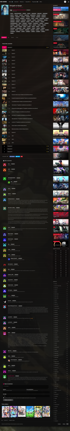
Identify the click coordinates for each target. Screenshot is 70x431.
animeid (32, 18)
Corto (55, 414)
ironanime (15, 26)
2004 (60, 263)
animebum (12, 16)
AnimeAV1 (56, 310)
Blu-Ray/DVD (24, 23)
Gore (11, 26)
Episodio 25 (13, 132)
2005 (55, 263)
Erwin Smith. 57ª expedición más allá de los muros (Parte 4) (21, 115)
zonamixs (43, 31)
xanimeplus (18, 31)
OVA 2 (13, 139)
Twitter (64, 7)
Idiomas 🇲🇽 (16, 1)
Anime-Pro (21, 15)
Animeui (28, 21)
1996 (55, 268)
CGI (55, 400)
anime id (29, 13)
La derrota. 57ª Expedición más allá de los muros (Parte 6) (21, 122)
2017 (55, 256)
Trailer (17, 37)
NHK (18, 7)
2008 (55, 261)
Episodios (4, 37)
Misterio (42, 26)
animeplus (56, 365)
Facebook (56, 7)
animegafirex (22, 18)
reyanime (43, 28)
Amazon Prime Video (18, 13)
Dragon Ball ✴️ (28, 1)
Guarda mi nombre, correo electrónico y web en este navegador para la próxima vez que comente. (20, 397)
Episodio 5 (13, 63)
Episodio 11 (13, 84)
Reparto (12, 37)
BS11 (10, 7)
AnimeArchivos (33, 15)
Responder (13, 169)
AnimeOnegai (57, 361)
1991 (66, 270)
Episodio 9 (13, 77)
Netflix (24, 28)
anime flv (24, 13)
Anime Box (56, 287)
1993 (55, 270)
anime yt (16, 15)
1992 (60, 270)
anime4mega (27, 15)
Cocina (56, 408)
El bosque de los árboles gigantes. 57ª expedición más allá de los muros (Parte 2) (25, 108)
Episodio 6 (13, 67)
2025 (60, 250)
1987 (55, 274)
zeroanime (38, 31)
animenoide (56, 357)
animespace (12, 21)
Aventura (42, 21)
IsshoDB (20, 26)
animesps (17, 21)
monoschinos (13, 28)
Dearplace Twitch (11, 375)
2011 (55, 259)
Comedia (56, 410)
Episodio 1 (13, 50)
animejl (37, 18)
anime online (45, 13)
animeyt (32, 21)
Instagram (64, 9)
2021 (66, 252)
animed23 (56, 318)
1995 (60, 268)
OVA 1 (13, 135)
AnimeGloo (28, 18)
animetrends (23, 21)
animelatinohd (42, 18)
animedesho (17, 16)
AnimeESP (28, 16)
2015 (66, 256)
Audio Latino (37, 21)
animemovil (56, 353)
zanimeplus (28, 31)
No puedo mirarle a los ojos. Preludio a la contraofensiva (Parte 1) (22, 94)
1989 (60, 272)
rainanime (38, 28)
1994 (66, 268)
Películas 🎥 (22, 1)
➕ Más (40, 1)
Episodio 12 (13, 87)
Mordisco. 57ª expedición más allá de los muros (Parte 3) (21, 111)
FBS (12, 7)
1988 (66, 272)
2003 (66, 263)
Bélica (20, 23)
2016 (60, 256)
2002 (55, 265)
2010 (60, 259)
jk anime (29, 26)
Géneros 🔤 (11, 1)
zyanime (12, 33)
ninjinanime (28, 28)
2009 (66, 259)
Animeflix (12, 18)
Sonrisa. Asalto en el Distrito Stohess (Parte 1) (19, 125)
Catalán (56, 398)
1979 (55, 277)
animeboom (43, 15)
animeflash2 (43, 16)
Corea (55, 412)
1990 (55, 272)
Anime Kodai (34, 13)
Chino (55, 402)
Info (8, 37)
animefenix (33, 16)
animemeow (56, 351)
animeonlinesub (57, 363)
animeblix (38, 15)
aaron (9, 295)
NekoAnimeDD (19, 28)
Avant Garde (56, 386)
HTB (14, 7)
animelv (47, 18)
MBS (16, 7)
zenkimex (33, 31)
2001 (60, 265)
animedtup (22, 16)
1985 (66, 274)
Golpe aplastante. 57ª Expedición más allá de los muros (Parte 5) (22, 118)
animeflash (38, 16)
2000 (66, 265)
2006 (66, 261)
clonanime (41, 23)
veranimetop (13, 31)
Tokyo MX (21, 7)
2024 (66, 250)
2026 (55, 250)
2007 (60, 261)
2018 (66, 254)
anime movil (39, 13)
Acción (12, 13)
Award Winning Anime (14, 23)
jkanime (33, 26)
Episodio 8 (13, 74)
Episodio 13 (13, 91)
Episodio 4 (13, 60)
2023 (55, 252)
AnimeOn (56, 359)
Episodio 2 (13, 53)
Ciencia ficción (35, 23)
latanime (37, 26)
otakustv (33, 28)
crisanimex (46, 23)
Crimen (56, 416)
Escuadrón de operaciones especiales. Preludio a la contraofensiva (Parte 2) (24, 98)
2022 (60, 252)
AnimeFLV (16, 18)
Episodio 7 (13, 70)
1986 (60, 274)
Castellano (30, 23)
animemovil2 (56, 355)
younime (23, 31)
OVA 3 (13, 142)
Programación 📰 (35, 1)
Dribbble (56, 9)
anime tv (12, 15)
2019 (60, 254)
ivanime (25, 26)
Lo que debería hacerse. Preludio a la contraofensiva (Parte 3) (22, 101)
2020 (55, 254)
